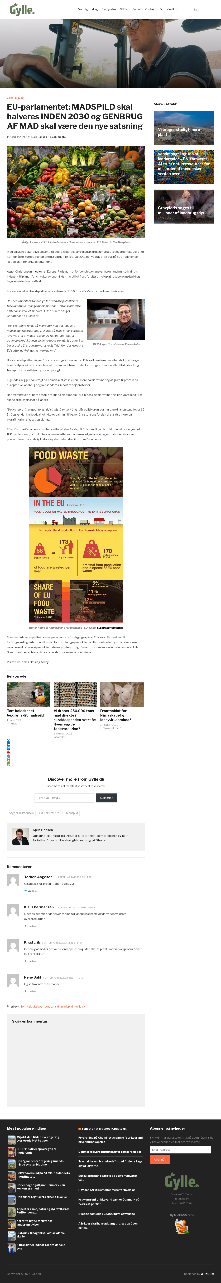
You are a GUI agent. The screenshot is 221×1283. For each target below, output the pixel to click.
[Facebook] (76, 740)
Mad (21, 98)
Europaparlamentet (110, 627)
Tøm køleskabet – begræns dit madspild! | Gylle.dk (53, 1006)
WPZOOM (207, 1274)
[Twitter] (76, 747)
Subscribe (106, 798)
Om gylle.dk (167, 9)
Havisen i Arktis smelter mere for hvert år (106, 1190)
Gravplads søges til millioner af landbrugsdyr (181, 210)
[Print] (76, 757)
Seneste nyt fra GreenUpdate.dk (104, 1128)
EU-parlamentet (50, 813)
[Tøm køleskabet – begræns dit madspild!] (28, 694)
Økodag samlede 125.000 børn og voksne (106, 1214)
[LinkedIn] (76, 744)
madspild (72, 813)
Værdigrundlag (88, 9)
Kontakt (150, 9)
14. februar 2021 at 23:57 (60, 977)
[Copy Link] (76, 764)
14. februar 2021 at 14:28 (58, 942)
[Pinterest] (76, 751)
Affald (12, 98)
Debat (137, 9)
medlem (38, 271)
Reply (90, 877)
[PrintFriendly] (76, 761)
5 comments (58, 136)
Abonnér (160, 1159)
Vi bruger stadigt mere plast (179, 132)
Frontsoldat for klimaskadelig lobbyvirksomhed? (115, 715)
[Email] (76, 754)
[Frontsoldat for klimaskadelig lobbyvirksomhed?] (122, 694)
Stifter (124, 9)
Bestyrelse (109, 9)
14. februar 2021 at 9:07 (71, 907)
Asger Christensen (21, 813)
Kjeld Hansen (39, 136)
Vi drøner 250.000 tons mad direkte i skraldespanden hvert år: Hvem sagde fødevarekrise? (75, 720)
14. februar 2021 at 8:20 (70, 877)
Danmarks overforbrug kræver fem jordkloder (109, 1151)
